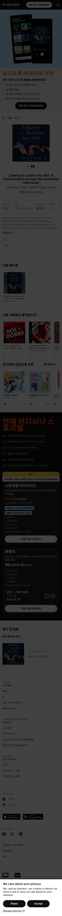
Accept (38, 903)
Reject (14, 903)
